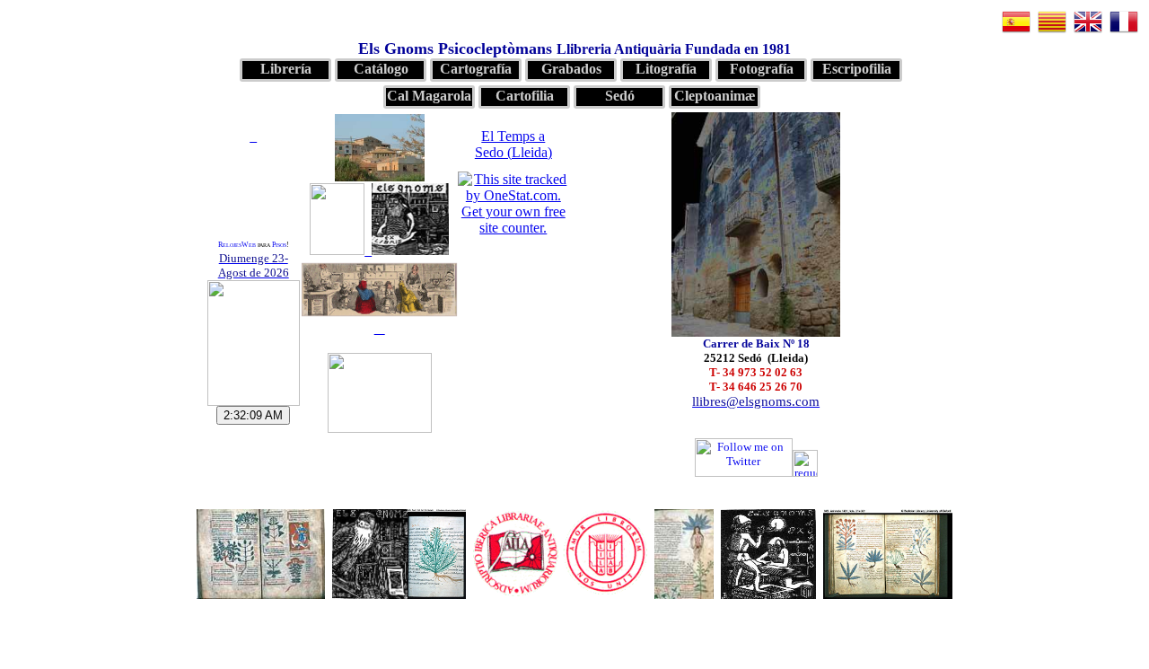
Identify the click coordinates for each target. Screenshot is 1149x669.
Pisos (279, 245)
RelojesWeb (237, 245)
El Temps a (513, 144)
